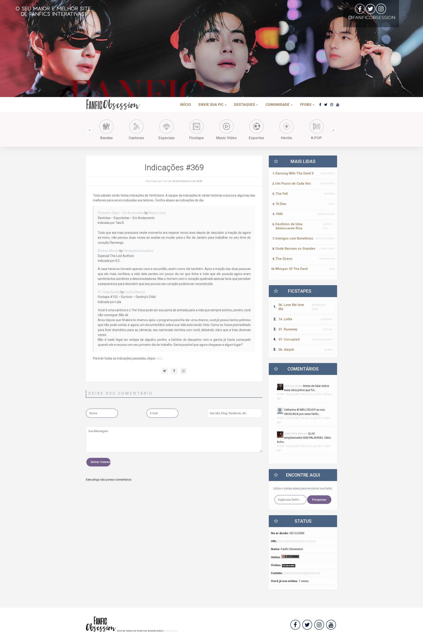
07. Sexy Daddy (109, 292)
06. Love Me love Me (291, 307)
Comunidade (277, 105)
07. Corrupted (289, 339)
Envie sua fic (211, 105)
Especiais (166, 138)
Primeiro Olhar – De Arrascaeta (121, 213)
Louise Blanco (134, 292)
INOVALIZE (171, 631)
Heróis (286, 138)
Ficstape (196, 138)
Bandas (106, 138)
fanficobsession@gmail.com (301, 573)
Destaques (245, 105)
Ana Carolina (293, 385)
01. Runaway (287, 329)
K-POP (316, 138)
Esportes (256, 138)
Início (185, 105)
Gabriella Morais (296, 433)
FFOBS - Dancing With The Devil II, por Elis (299, 394)
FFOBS (306, 105)
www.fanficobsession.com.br (296, 541)
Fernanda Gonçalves (138, 251)
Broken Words (108, 251)
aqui (159, 358)
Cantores (136, 138)
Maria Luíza (157, 213)
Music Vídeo (226, 138)
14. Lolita (285, 319)
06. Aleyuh (286, 349)
